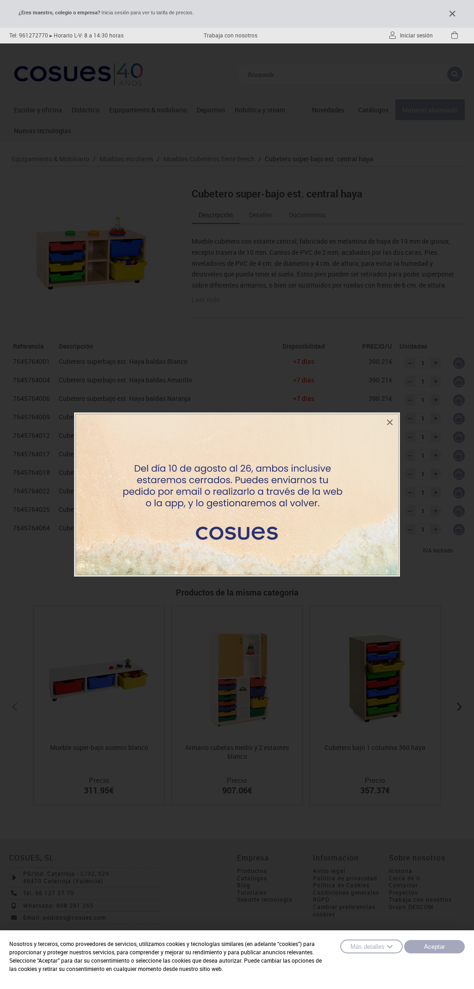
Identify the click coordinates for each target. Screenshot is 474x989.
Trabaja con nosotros (230, 35)
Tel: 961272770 (28, 35)
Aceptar (434, 946)
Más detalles (367, 946)
